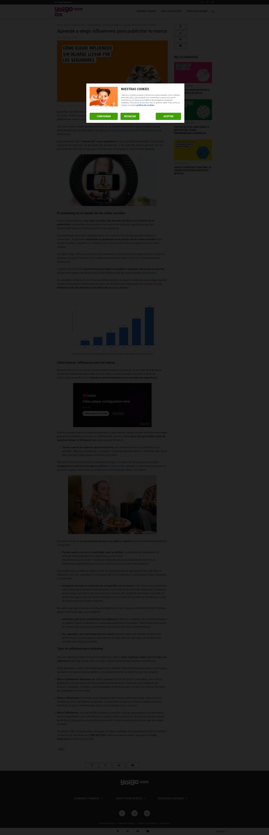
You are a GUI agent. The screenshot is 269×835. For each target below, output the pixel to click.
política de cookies (145, 105)
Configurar (104, 116)
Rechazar (130, 116)
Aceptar (168, 116)
